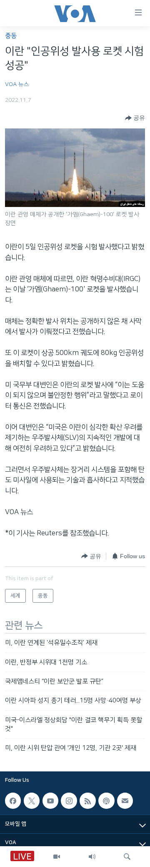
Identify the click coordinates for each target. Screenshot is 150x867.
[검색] (127, 856)
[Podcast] (106, 800)
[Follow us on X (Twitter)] (32, 800)
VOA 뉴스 (17, 84)
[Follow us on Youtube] (50, 800)
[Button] (135, 118)
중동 (11, 35)
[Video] (56, 856)
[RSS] (87, 800)
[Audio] (92, 856)
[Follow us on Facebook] (13, 800)
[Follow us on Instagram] (69, 800)
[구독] (125, 800)
